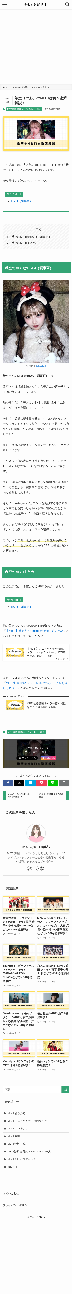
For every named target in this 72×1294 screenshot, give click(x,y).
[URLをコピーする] (64, 783)
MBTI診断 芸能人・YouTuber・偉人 (24, 109)
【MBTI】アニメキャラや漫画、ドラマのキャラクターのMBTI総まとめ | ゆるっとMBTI (46, 652)
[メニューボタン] (4, 4)
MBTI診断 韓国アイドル (21, 1159)
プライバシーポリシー (16, 1205)
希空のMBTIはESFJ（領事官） (31, 236)
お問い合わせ (11, 1193)
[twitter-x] (36, 868)
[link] (29, 868)
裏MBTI (12, 1166)
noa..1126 (41, 366)
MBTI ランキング (17, 1128)
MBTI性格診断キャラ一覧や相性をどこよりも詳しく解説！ (46, 705)
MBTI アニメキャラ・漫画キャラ (27, 1121)
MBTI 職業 (13, 1136)
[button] (8, 783)
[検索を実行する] (65, 1089)
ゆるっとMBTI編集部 (36, 847)
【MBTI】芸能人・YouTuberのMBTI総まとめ (34, 630)
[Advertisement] (36, 46)
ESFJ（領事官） (21, 201)
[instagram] (42, 868)
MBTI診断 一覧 (16, 1143)
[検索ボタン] (67, 4)
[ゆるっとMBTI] (36, 4)
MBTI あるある (16, 1113)
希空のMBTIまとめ (24, 242)
